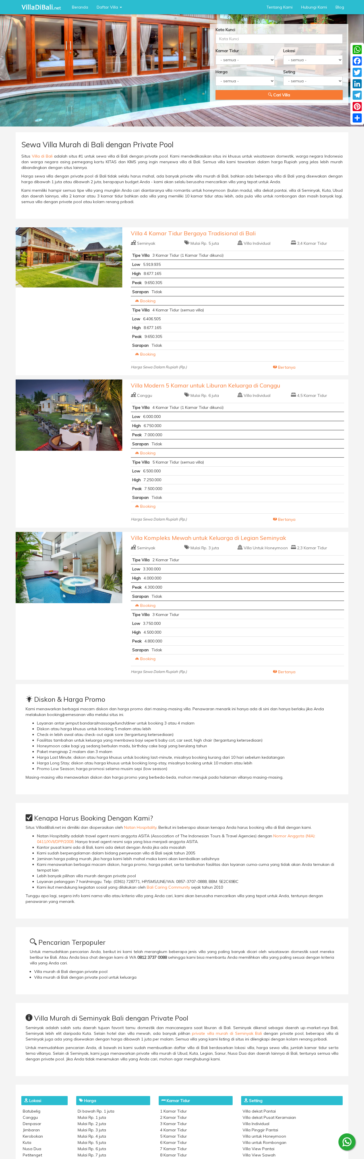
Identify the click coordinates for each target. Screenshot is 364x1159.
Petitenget (32, 1155)
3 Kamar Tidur (173, 1123)
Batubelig (31, 1111)
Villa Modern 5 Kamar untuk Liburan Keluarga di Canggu (205, 385)
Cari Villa (281, 94)
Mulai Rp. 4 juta (92, 1136)
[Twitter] (357, 72)
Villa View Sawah (259, 1155)
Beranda (80, 7)
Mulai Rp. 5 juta (205, 243)
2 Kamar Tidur (173, 1117)
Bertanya (286, 367)
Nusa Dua (32, 1148)
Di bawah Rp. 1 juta (96, 1111)
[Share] (357, 118)
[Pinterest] (357, 106)
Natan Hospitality (140, 827)
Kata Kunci (225, 29)
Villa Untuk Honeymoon (266, 547)
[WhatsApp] (357, 49)
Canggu (144, 395)
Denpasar (32, 1123)
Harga (222, 71)
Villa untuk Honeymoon (264, 1136)
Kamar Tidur (227, 50)
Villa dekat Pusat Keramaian (269, 1117)
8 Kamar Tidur (173, 1155)
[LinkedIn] (357, 83)
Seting (289, 71)
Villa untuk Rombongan (264, 1142)
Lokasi (289, 50)
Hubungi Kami (314, 7)
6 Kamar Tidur (173, 1142)
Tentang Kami (279, 7)
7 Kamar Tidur (173, 1148)
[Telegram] (357, 95)
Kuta (27, 1142)
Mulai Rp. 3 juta (205, 547)
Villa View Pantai (258, 1148)
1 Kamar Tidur (173, 1111)
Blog (340, 7)
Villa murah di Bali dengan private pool (70, 971)
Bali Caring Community (168, 887)
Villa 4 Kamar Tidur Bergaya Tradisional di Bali (193, 233)
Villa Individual (257, 243)
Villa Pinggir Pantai (260, 1130)
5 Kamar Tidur (173, 1136)
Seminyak (146, 243)
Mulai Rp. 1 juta (92, 1117)
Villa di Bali (42, 156)
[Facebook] (357, 61)
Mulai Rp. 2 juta (92, 1123)
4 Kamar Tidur (173, 1130)
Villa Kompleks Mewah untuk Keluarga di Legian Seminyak (208, 537)
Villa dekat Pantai (259, 1111)
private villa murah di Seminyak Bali (227, 1033)
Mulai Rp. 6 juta (205, 395)
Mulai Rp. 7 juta (92, 1155)
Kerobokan (33, 1136)
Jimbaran (31, 1130)
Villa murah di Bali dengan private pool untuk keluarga (85, 977)
